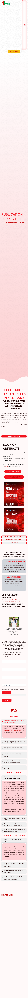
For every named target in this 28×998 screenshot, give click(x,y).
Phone (4, 674)
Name (4, 658)
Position (4, 682)
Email (3, 666)
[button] (25, 25)
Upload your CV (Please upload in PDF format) (13, 689)
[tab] (14, 436)
